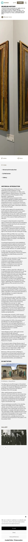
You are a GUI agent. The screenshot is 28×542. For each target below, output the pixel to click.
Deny (14, 532)
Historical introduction (10, 170)
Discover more (8, 17)
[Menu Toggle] (25, 2)
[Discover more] (2, 17)
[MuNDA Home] (5, 2)
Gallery (5, 177)
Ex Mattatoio (6, 173)
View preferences (14, 537)
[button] (25, 517)
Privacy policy (18, 540)
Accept (14, 528)
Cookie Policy (9, 540)
